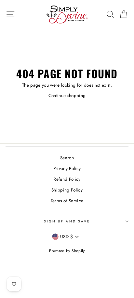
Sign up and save (67, 221)
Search (67, 157)
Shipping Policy (67, 190)
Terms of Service (67, 200)
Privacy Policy (67, 168)
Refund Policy (66, 179)
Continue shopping (67, 95)
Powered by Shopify (67, 251)
